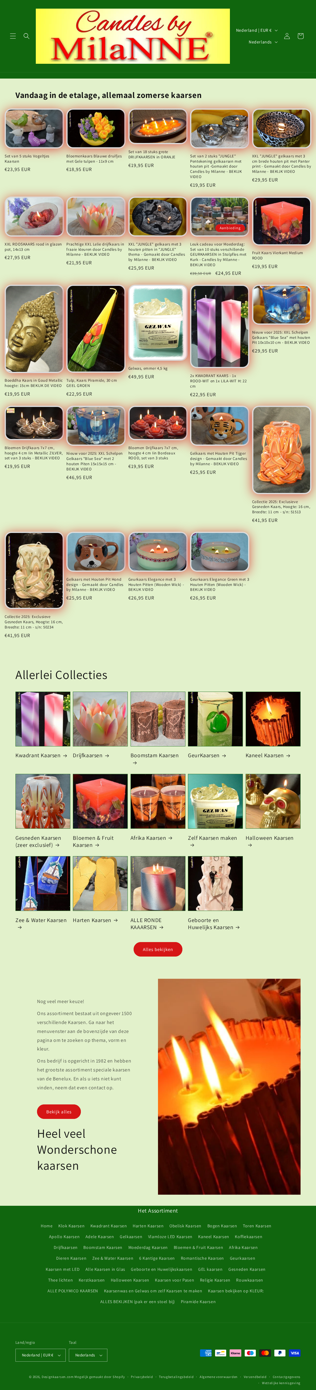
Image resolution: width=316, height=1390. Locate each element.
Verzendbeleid (255, 1377)
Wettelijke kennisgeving (281, 1383)
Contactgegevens (287, 1377)
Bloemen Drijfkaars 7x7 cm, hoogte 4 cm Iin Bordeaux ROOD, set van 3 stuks (153, 453)
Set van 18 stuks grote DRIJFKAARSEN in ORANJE (152, 154)
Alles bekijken (158, 949)
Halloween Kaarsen (270, 837)
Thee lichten (60, 1280)
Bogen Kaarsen (222, 1226)
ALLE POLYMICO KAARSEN (73, 1291)
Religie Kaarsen (215, 1280)
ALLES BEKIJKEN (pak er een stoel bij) (137, 1301)
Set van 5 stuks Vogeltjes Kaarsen (27, 159)
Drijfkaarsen (87, 755)
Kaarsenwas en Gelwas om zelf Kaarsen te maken (153, 1291)
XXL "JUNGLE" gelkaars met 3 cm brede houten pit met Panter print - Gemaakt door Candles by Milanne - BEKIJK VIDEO (281, 164)
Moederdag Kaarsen (148, 1247)
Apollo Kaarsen (64, 1236)
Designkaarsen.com (58, 1377)
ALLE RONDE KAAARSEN (146, 924)
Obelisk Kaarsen (185, 1226)
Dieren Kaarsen (71, 1258)
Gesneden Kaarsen (247, 1269)
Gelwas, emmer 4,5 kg (148, 368)
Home (46, 1226)
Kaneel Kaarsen (265, 755)
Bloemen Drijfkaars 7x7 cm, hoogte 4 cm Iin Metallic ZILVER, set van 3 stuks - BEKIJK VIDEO (34, 453)
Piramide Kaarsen (198, 1301)
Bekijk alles (59, 1112)
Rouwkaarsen (249, 1280)
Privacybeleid (142, 1377)
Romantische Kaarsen (202, 1258)
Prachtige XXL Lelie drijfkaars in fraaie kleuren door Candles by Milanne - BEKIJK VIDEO (95, 249)
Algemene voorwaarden (219, 1377)
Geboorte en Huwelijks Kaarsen (210, 924)
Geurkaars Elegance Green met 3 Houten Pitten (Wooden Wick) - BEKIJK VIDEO (219, 584)
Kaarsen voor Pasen (174, 1280)
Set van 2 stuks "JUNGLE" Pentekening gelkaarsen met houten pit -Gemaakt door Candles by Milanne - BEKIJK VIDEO (216, 167)
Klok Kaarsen (71, 1226)
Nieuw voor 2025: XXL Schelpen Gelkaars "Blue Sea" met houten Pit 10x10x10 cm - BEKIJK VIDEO (281, 337)
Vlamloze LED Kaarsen (170, 1236)
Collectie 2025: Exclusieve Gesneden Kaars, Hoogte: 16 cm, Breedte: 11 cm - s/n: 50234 (34, 622)
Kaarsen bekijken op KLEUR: (236, 1291)
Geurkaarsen (243, 1258)
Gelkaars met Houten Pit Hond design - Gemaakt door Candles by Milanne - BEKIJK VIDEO (94, 584)
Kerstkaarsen (92, 1280)
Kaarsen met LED (63, 1269)
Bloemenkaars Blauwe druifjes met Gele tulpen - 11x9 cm (94, 159)
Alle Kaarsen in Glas (105, 1269)
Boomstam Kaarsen (155, 755)
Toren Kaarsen (257, 1226)
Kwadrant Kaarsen (38, 755)
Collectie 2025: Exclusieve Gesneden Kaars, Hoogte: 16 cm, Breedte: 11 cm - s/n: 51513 (281, 507)
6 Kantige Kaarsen (157, 1258)
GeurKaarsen (204, 755)
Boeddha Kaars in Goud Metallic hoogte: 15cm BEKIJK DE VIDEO (34, 383)
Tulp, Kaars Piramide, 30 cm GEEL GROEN (91, 383)
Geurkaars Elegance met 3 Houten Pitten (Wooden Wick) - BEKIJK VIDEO (156, 584)
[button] (13, 36)
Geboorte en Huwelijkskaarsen (161, 1269)
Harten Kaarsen (92, 920)
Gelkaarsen (131, 1236)
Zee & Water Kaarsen (41, 920)
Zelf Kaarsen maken (212, 837)
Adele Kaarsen (99, 1236)
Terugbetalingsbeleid (176, 1377)
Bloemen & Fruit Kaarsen (93, 841)
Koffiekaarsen (248, 1236)
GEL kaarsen (210, 1269)
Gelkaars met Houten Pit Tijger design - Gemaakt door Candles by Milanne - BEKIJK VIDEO (218, 458)
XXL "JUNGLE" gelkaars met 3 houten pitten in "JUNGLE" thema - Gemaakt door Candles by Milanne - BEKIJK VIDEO (156, 252)
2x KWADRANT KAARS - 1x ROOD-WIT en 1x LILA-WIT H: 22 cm (218, 381)
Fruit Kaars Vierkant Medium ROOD (277, 255)
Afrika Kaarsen (148, 837)
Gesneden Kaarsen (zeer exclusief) (38, 841)
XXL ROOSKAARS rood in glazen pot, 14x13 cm (33, 247)
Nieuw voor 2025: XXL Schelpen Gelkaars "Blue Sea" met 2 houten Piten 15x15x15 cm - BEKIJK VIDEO (94, 461)
